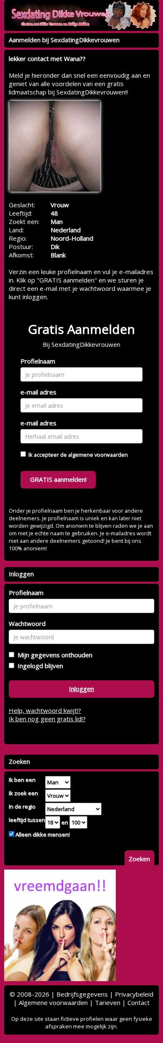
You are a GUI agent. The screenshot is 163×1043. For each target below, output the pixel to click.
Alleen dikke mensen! (42, 834)
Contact (138, 1002)
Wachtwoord (27, 623)
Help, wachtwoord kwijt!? (45, 710)
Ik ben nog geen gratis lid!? (47, 719)
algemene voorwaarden (98, 454)
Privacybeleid (134, 994)
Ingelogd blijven (38, 665)
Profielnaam (37, 361)
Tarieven (107, 1002)
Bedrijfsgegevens (82, 994)
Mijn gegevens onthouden (53, 655)
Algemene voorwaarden (53, 1002)
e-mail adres (38, 392)
